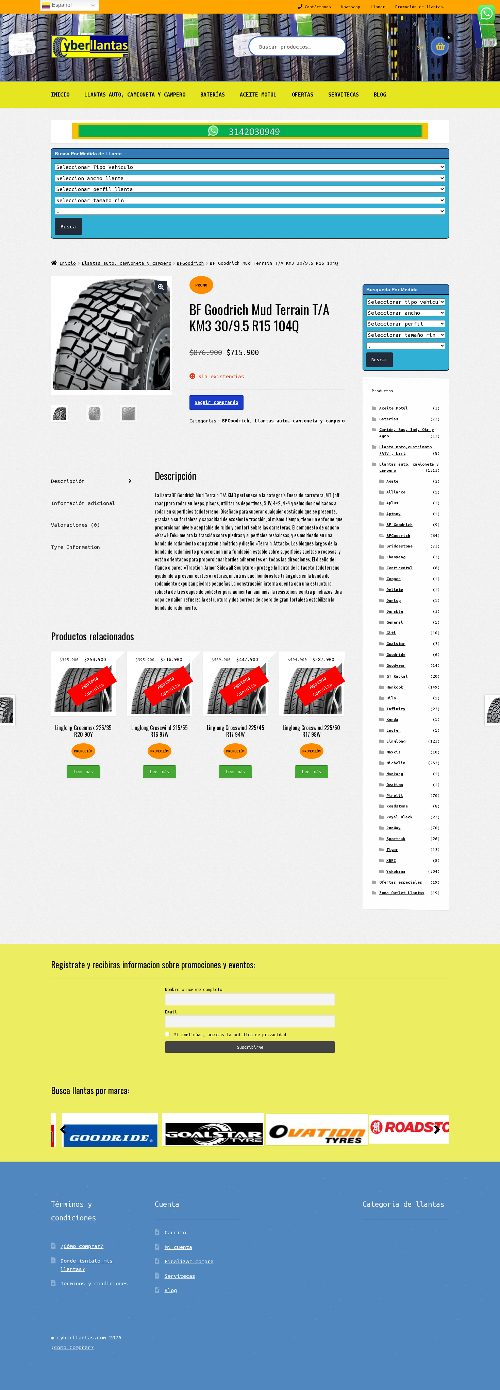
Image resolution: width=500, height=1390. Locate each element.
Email (171, 1011)
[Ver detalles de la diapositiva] (102, 1130)
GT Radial (397, 676)
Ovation (394, 784)
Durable (394, 611)
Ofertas (302, 94)
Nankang (394, 773)
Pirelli (394, 795)
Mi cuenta (178, 1247)
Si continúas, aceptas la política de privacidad (229, 1034)
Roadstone (397, 806)
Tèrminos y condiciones (94, 1283)
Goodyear (395, 665)
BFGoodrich (190, 263)
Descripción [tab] (68, 481)
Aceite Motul (258, 94)
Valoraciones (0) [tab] (75, 525)
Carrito (175, 1232)
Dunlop (393, 600)
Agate (392, 481)
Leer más (83, 771)
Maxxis (393, 752)
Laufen (393, 730)
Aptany (393, 513)
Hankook (394, 687)
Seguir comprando (216, 402)
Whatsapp (350, 6)
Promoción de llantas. (420, 6)
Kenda (392, 719)
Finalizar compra (189, 1261)
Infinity (395, 709)
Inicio (60, 94)
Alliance (395, 492)
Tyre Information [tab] (75, 547)
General (394, 622)
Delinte (394, 589)
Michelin (395, 763)
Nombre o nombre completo (193, 989)
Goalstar (395, 643)
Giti (391, 632)
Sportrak (395, 838)
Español (61, 5)
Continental (399, 568)
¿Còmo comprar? (82, 1246)
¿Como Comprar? (72, 1347)
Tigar (392, 849)
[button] (161, 287)
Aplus (392, 503)
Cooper (393, 578)
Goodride (395, 654)
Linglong (395, 741)
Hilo (391, 698)
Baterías (212, 94)
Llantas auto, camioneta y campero (134, 94)
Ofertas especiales (400, 882)
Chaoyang (395, 557)
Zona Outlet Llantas (401, 892)
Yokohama (395, 871)
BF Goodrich (399, 524)
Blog (380, 94)
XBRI (391, 860)
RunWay (393, 828)
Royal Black (399, 817)
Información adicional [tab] (83, 503)
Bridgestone (399, 546)
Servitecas (343, 94)
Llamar (378, 6)
